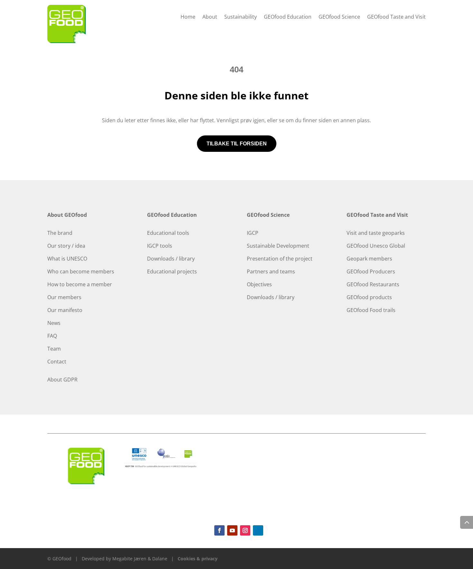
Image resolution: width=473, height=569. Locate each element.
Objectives (259, 284)
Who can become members (80, 271)
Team (54, 348)
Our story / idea (66, 245)
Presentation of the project (279, 258)
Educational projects (172, 271)
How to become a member (79, 284)
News (53, 322)
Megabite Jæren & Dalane (139, 558)
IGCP (252, 232)
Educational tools (168, 232)
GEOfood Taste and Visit (396, 17)
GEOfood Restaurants (373, 284)
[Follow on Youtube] (232, 530)
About (209, 17)
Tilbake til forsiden (237, 143)
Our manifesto (64, 310)
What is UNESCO (67, 258)
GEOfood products (369, 297)
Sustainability (240, 17)
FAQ (52, 335)
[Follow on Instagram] (245, 530)
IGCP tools (159, 245)
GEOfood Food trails (371, 310)
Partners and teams (271, 271)
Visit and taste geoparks (376, 232)
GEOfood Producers (371, 271)
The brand (59, 232)
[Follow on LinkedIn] (258, 530)
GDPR (70, 379)
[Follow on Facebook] (219, 530)
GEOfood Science (339, 17)
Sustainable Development (278, 245)
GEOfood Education (287, 17)
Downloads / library (171, 258)
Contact (56, 361)
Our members (64, 297)
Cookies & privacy (198, 558)
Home (188, 17)
